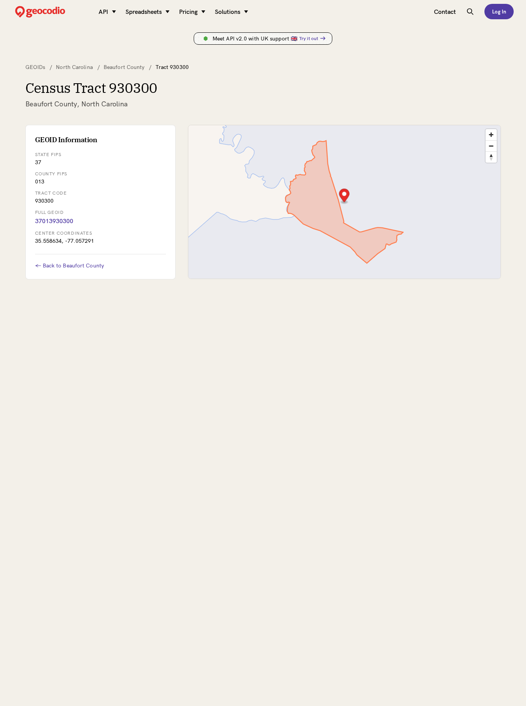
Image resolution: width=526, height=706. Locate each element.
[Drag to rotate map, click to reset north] (491, 157)
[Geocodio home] (51, 11)
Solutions (227, 11)
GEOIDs (35, 67)
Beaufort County (124, 67)
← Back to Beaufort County (69, 265)
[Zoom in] (491, 134)
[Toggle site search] (470, 11)
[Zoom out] (491, 145)
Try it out (308, 38)
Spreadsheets (144, 11)
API (103, 11)
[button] (344, 196)
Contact (445, 11)
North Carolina (74, 67)
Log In (499, 11)
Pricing (188, 11)
